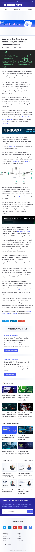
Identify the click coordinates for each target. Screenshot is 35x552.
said (18, 104)
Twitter (8, 314)
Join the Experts (9, 374)
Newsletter (17, 9)
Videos (25, 460)
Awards (19, 538)
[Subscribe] (30, 511)
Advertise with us (6, 538)
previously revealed (24, 196)
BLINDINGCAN (17, 161)
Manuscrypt (12, 146)
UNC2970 (5, 123)
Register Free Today (11, 350)
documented (23, 157)
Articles (31, 460)
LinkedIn (15, 314)
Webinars (29, 9)
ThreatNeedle (23, 290)
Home (5, 9)
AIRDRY (26, 161)
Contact (4, 540)
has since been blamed (23, 231)
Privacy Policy (21, 540)
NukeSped (9, 119)
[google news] (30, 527)
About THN (4, 536)
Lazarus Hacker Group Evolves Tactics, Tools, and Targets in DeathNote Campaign (14, 42)
